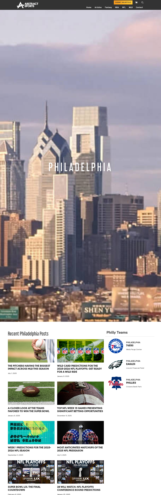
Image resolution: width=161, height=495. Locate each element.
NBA (117, 7)
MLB (131, 7)
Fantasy (108, 7)
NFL (124, 7)
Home (88, 7)
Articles (98, 7)
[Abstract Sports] (27, 5)
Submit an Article (123, 2)
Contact (139, 7)
